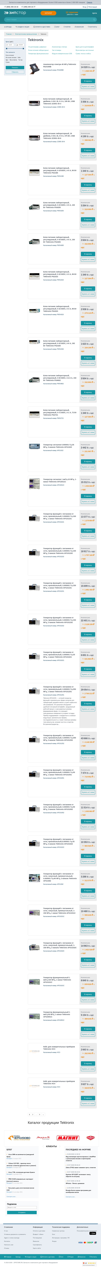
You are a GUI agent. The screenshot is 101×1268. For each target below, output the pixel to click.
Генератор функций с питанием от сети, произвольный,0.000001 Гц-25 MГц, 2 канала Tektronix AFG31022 (58, 841)
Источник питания (11, 57)
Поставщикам (37, 1238)
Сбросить (15, 72)
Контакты (93, 27)
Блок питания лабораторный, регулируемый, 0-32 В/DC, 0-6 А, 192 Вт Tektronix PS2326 (59, 343)
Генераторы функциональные (38, 53)
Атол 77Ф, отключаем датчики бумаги (21, 1172)
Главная (8, 1257)
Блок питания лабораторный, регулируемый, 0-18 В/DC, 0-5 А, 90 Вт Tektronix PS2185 (60, 170)
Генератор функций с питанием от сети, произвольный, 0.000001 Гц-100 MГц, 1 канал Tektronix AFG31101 (59, 516)
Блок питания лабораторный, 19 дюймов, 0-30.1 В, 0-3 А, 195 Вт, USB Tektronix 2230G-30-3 (59, 101)
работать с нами (72, 13)
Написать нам (8, 1245)
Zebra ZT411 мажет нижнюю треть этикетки (81, 1167)
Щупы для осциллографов (85, 47)
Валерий (9, 1158)
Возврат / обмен (38, 1234)
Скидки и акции (23, 27)
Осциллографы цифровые (37, 47)
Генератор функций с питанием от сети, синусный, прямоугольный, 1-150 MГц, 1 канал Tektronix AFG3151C (59, 910)
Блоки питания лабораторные (38, 50)
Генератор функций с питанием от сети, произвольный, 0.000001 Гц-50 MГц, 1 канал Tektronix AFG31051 (59, 772)
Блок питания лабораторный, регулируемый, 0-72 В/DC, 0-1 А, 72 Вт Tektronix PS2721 (60, 412)
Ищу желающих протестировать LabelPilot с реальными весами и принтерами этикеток (81, 1158)
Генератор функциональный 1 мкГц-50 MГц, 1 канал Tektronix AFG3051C (56, 1014)
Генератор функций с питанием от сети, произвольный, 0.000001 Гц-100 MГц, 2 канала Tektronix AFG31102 (59, 550)
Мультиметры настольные (85, 50)
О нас (6, 1231)
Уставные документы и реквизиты (15, 1234)
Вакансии (80, 27)
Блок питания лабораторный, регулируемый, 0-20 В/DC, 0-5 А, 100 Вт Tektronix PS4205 (59, 205)
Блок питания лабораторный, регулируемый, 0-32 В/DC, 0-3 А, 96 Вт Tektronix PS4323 (60, 308)
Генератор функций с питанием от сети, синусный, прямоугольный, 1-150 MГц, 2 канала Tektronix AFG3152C (60, 945)
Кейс (19, 57)
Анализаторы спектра (59, 47)
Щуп (7, 60)
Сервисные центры (58, 1231)
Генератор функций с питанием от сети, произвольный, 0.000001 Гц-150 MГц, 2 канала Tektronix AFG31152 (59, 620)
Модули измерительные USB (62, 53)
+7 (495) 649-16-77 (28, 7)
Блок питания (10, 55)
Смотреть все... (12, 1196)
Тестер (20, 60)
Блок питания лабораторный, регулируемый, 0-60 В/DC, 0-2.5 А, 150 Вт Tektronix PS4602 (59, 378)
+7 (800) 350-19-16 (11, 7)
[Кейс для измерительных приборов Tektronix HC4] (34, 1085)
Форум (67, 27)
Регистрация (92, 7)
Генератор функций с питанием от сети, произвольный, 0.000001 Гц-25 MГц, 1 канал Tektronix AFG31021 (59, 654)
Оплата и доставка (43, 27)
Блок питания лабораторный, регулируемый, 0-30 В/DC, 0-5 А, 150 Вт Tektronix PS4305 (59, 239)
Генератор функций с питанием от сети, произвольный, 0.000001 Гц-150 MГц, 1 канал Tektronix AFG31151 (59, 585)
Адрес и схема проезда (11, 1238)
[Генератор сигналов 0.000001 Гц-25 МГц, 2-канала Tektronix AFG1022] (34, 446)
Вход (84, 7)
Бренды (9, 27)
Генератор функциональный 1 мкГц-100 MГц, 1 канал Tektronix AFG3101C (57, 980)
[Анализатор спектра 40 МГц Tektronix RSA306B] (34, 68)
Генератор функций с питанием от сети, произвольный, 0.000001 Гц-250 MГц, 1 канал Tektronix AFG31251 (59, 689)
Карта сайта (37, 1248)
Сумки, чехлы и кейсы (83, 53)
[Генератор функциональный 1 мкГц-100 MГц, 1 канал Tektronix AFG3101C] (34, 981)
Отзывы (6, 1248)
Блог (58, 27)
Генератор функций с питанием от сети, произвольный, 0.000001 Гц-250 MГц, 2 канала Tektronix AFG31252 (59, 737)
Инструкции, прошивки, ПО (61, 1238)
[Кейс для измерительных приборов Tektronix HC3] (34, 1051)
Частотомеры (56, 50)
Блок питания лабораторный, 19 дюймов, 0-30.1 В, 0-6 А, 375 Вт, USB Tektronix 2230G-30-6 (59, 135)
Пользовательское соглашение (87, 1231)
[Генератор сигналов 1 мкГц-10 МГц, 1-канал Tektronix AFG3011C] (34, 483)
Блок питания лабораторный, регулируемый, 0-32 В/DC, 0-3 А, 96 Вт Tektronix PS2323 (60, 274)
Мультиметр (13, 60)
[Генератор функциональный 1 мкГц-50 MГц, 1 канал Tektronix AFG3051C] (34, 1016)
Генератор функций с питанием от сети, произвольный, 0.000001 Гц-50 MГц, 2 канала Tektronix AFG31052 (59, 807)
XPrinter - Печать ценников (75, 1183)
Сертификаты (37, 1245)
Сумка (7, 62)
